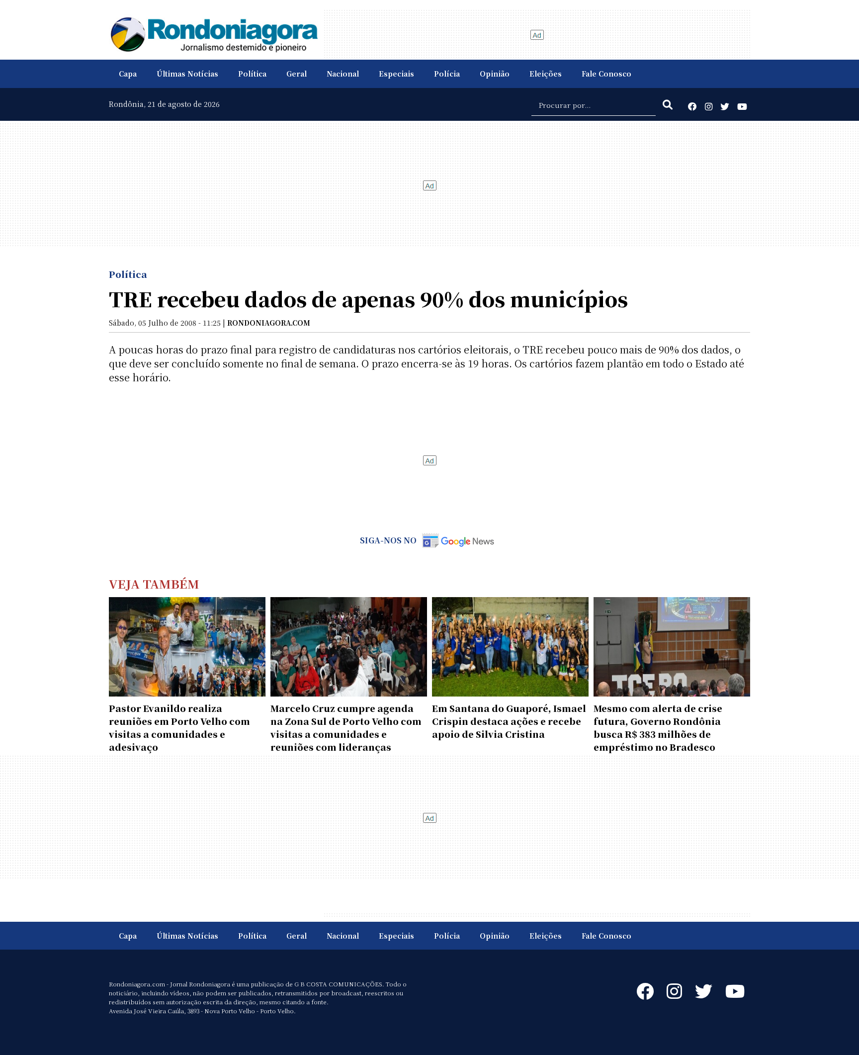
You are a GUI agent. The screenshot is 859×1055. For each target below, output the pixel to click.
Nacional (343, 74)
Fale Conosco (606, 74)
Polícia (447, 74)
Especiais (396, 74)
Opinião (495, 74)
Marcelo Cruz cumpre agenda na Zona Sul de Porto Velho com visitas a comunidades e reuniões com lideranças (346, 727)
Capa (128, 74)
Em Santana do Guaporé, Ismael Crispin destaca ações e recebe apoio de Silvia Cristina (509, 721)
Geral (296, 74)
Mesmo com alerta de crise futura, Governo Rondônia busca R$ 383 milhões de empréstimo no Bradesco (658, 727)
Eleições (545, 74)
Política (252, 74)
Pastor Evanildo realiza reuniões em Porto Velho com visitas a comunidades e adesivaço (179, 727)
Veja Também (154, 583)
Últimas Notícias (187, 74)
